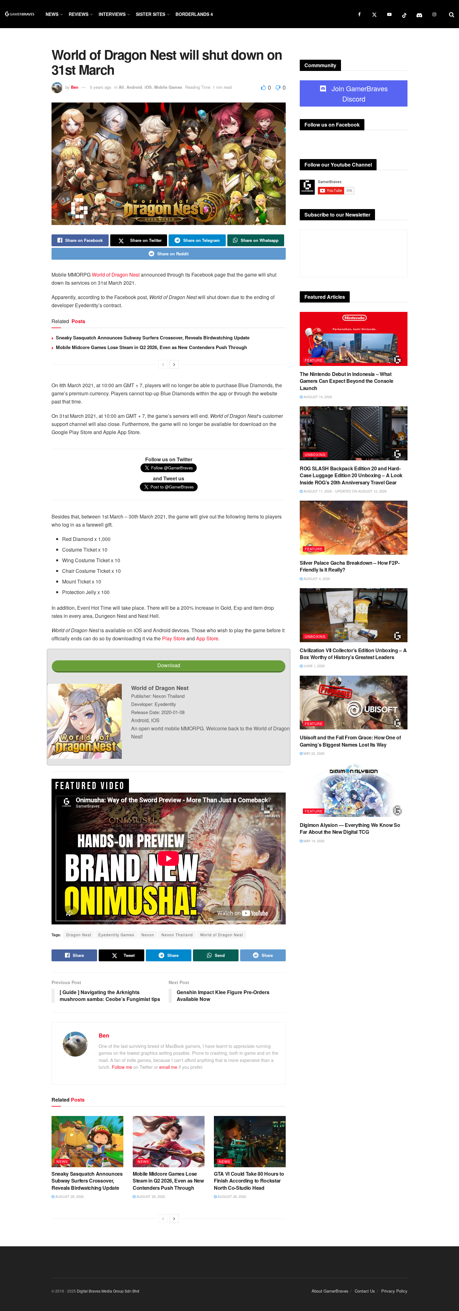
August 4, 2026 (316, 578)
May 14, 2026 (313, 840)
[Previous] (163, 364)
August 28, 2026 (69, 1196)
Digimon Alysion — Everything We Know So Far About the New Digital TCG (350, 828)
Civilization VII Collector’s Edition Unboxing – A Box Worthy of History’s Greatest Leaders (353, 654)
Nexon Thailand (177, 934)
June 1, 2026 (314, 665)
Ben (74, 87)
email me (168, 1067)
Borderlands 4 (194, 14)
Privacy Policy (394, 1291)
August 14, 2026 (317, 396)
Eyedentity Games (116, 934)
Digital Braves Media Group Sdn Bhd (108, 1290)
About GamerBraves (330, 1291)
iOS (148, 87)
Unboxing (315, 454)
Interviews (112, 14)
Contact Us (365, 1291)
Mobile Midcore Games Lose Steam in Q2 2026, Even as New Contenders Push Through (151, 347)
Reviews (78, 14)
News (52, 14)
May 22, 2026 (313, 753)
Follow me (122, 1067)
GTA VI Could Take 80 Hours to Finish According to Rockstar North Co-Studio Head (249, 1180)
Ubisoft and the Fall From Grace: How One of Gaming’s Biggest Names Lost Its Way (350, 741)
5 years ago (100, 87)
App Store (207, 638)
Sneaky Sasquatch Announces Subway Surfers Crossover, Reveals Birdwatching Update (152, 337)
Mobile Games (168, 87)
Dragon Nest (78, 934)
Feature (314, 360)
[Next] (174, 364)
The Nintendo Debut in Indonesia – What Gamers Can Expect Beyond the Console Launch (346, 381)
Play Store (173, 638)
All (121, 87)
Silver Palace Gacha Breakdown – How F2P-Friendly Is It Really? (349, 566)
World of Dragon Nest (116, 274)
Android (134, 87)
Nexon (147, 934)
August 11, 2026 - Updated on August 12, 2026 (345, 490)
